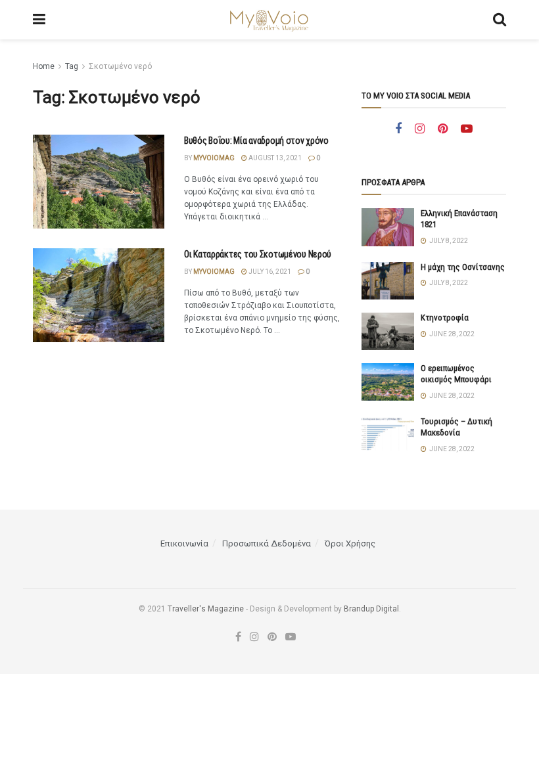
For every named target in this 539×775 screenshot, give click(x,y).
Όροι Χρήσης (350, 543)
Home (44, 66)
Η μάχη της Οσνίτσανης (463, 267)
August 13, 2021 (274, 158)
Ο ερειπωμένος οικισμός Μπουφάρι (456, 373)
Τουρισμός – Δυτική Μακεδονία (456, 426)
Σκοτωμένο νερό (120, 66)
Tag (71, 66)
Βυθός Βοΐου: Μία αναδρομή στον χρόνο (256, 140)
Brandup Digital (371, 608)
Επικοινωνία (184, 543)
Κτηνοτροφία (445, 317)
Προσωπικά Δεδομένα (266, 543)
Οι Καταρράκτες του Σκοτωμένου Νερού (257, 254)
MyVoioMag (214, 158)
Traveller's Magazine (206, 608)
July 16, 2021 (269, 271)
